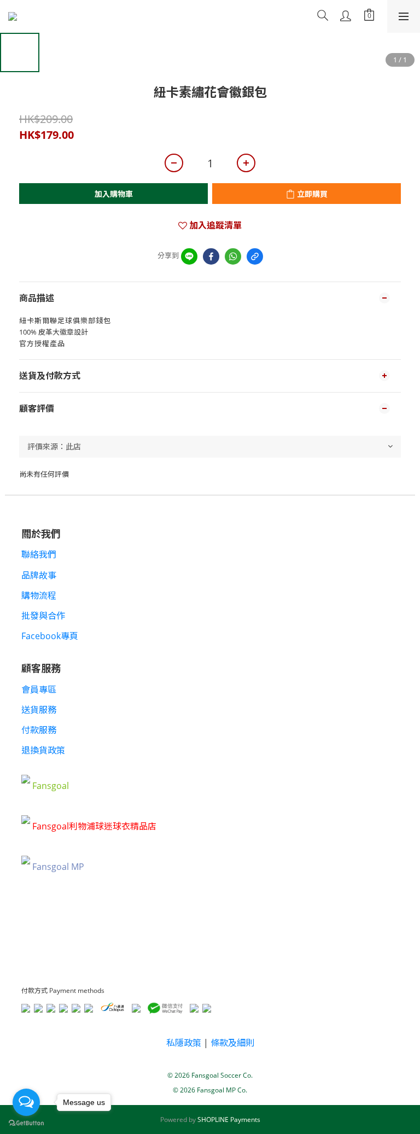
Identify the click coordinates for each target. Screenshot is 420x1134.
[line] (189, 256)
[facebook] (211, 256)
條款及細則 (232, 1043)
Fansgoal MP (58, 867)
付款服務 (38, 730)
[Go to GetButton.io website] (26, 1123)
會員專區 (38, 689)
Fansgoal (50, 786)
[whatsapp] (233, 256)
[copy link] (255, 256)
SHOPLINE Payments (228, 1119)
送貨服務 (38, 710)
